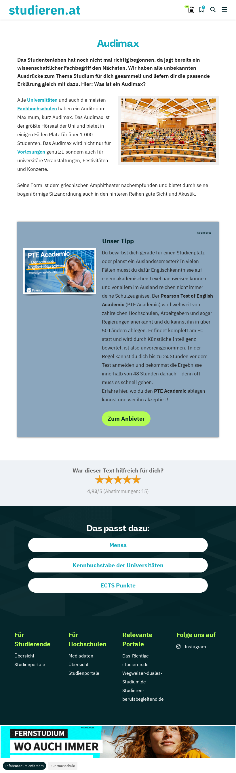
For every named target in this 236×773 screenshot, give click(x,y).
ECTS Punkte (118, 585)
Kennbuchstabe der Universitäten (118, 565)
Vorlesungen (31, 152)
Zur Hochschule (63, 765)
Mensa (118, 545)
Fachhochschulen (37, 108)
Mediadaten (80, 656)
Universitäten (42, 100)
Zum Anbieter (126, 418)
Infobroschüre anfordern (24, 765)
